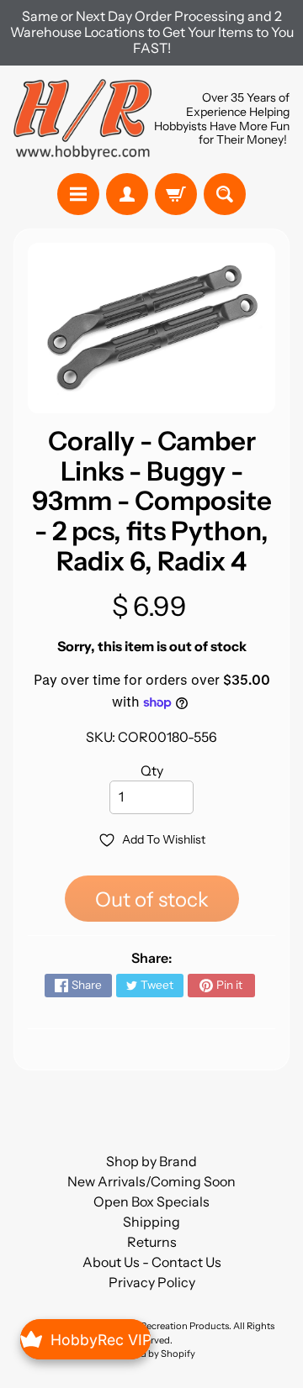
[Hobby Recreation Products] (82, 119)
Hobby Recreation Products (169, 1326)
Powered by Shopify (151, 1353)
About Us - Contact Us (151, 1262)
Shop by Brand (151, 1161)
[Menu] (78, 194)
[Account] (127, 194)
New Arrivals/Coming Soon (151, 1181)
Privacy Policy (152, 1282)
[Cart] (176, 194)
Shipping (151, 1221)
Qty (152, 770)
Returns (152, 1241)
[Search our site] (225, 194)
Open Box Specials (151, 1201)
